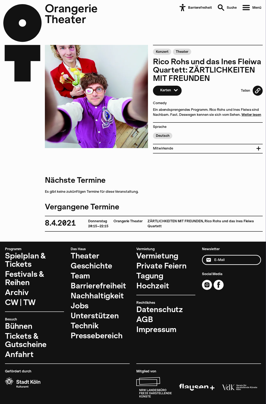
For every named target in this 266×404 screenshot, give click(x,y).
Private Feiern (161, 266)
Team (80, 276)
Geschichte (91, 266)
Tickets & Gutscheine (26, 340)
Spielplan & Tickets (25, 260)
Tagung (149, 276)
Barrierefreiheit (98, 286)
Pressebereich (97, 335)
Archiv (17, 292)
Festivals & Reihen (24, 278)
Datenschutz (159, 309)
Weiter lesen (251, 115)
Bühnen (18, 326)
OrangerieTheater (71, 14)
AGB (144, 319)
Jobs (80, 305)
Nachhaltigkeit (97, 296)
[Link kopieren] (258, 91)
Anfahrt (19, 354)
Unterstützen (95, 315)
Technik (85, 325)
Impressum (156, 329)
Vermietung (157, 256)
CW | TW (20, 302)
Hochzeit (152, 286)
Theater (85, 256)
